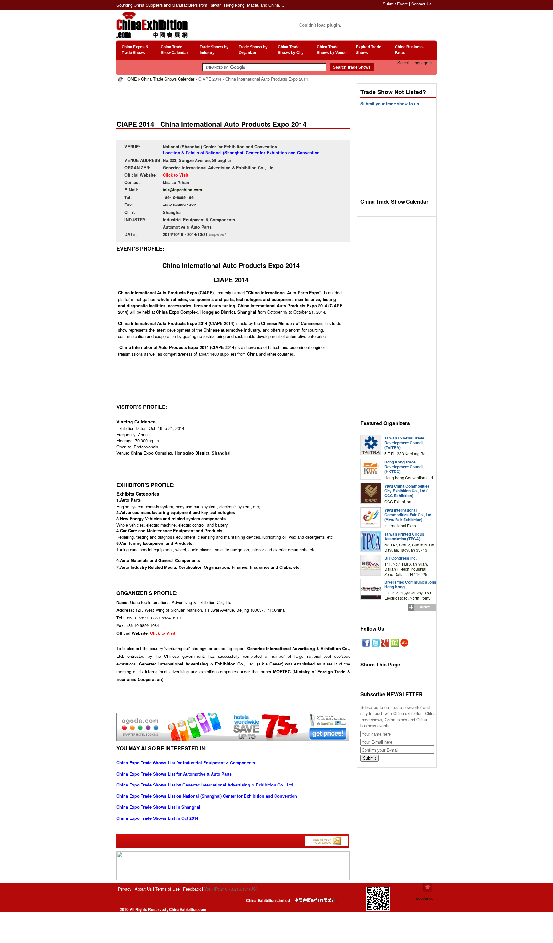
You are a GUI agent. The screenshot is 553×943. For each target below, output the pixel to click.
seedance (424, 898)
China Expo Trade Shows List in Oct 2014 (157, 818)
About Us (143, 889)
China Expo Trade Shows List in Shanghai (158, 807)
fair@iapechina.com (182, 190)
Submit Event (395, 4)
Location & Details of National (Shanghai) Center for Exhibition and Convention (241, 153)
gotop (427, 887)
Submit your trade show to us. (390, 104)
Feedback (192, 889)
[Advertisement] (234, 99)
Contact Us (421, 4)
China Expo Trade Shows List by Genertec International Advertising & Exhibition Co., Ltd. (205, 785)
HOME (131, 79)
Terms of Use (167, 889)
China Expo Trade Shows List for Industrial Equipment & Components (185, 763)
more (425, 606)
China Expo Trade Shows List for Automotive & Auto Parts (174, 774)
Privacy (124, 889)
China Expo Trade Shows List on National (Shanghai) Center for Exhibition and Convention (206, 796)
